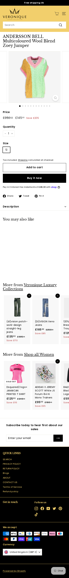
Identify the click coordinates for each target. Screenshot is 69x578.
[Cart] (57, 14)
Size (5, 143)
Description (11, 206)
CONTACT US (10, 482)
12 (6, 149)
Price (6, 112)
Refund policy (10, 491)
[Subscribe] (58, 438)
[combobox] (34, 25)
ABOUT (7, 477)
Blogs (6, 473)
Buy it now (34, 178)
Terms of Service (12, 487)
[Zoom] (55, 98)
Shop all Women (39, 354)
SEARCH (7, 459)
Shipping (23, 160)
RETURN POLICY (11, 468)
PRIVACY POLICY (12, 464)
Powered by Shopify (14, 570)
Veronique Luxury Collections (30, 287)
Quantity (9, 127)
